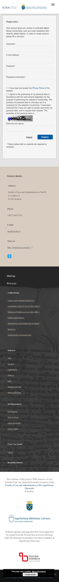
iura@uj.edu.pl (13, 231)
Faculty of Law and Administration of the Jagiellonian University (29, 487)
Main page (12, 283)
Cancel (29, 137)
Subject (11, 375)
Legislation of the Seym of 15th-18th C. (24, 306)
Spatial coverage (14, 387)
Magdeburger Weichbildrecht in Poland (23, 323)
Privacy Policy (38, 88)
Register (45, 137)
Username (11, 43)
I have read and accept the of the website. (28, 89)
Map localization (14, 392)
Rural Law (12, 329)
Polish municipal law (16, 318)
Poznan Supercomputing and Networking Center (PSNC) (29, 577)
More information (39, 571)
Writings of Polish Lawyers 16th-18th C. (24, 312)
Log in (10, 452)
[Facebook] (9, 256)
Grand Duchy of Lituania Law (19, 335)
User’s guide (13, 429)
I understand (30, 574)
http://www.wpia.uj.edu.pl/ (18, 247)
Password (11, 66)
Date (9, 381)
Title (10, 358)
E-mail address (13, 55)
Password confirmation (16, 77)
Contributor (12, 369)
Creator (11, 364)
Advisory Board (14, 423)
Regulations (12, 411)
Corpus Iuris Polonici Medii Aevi (21, 300)
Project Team (13, 417)
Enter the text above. (15, 123)
